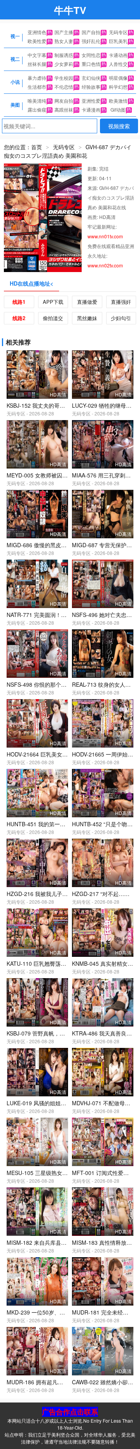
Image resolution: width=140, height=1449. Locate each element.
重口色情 (91, 63)
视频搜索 (119, 126)
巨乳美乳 (118, 41)
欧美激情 (118, 100)
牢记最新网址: (102, 226)
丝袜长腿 (37, 63)
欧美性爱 (37, 41)
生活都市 (37, 86)
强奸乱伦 (91, 41)
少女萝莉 (63, 63)
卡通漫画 (91, 109)
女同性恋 (91, 55)
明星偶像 (118, 77)
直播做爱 (87, 301)
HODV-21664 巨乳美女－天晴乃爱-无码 (54, 754)
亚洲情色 (37, 32)
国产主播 (63, 32)
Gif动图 (118, 109)
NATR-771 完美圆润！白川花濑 (45, 615)
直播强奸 (121, 301)
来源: (93, 187)
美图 (15, 104)
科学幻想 (118, 86)
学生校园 (63, 77)
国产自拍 (91, 32)
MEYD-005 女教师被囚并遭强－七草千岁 (56, 475)
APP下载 (53, 301)
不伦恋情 (63, 86)
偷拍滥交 (53, 318)
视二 (15, 58)
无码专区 (118, 32)
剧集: (93, 168)
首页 (36, 147)
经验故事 (91, 86)
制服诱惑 (63, 55)
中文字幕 (37, 55)
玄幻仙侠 (91, 77)
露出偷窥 (37, 109)
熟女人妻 (63, 41)
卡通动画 (118, 55)
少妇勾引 (121, 318)
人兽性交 (118, 63)
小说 (15, 81)
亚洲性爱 (91, 100)
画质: (93, 217)
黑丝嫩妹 (87, 318)
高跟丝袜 (63, 109)
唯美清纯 (37, 100)
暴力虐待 (37, 77)
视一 (15, 36)
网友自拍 (63, 100)
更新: (93, 178)
